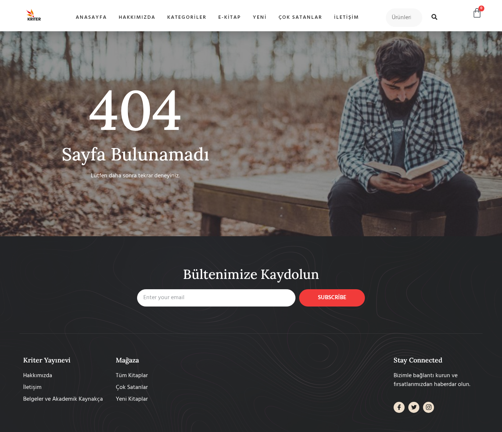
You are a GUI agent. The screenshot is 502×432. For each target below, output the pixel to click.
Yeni (260, 17)
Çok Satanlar (300, 17)
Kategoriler (187, 17)
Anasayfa (91, 17)
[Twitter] (413, 407)
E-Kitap (229, 17)
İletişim (346, 17)
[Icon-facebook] (399, 407)
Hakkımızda (137, 17)
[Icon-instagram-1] (428, 407)
